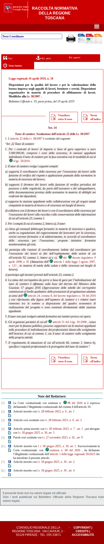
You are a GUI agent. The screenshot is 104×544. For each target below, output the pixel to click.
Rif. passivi (74, 57)
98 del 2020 (74, 403)
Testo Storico (15, 65)
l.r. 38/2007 (33, 96)
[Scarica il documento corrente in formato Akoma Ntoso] (98, 42)
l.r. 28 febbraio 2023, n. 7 (60, 428)
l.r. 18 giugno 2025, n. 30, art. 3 (36, 432)
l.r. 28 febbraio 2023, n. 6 (52, 411)
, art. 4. (71, 470)
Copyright (82, 527)
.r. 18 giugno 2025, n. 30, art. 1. (58, 446)
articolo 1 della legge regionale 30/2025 (72, 454)
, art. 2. (71, 461)
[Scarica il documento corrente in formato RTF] (81, 42)
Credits (82, 531)
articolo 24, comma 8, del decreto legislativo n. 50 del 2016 (62, 295)
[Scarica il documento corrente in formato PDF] (90, 42)
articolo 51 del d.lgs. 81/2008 (69, 322)
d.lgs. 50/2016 (21, 161)
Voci (9, 58)
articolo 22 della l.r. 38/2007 (73, 134)
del (65, 257)
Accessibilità (83, 535)
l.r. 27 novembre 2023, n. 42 (58, 437)
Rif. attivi (46, 58)
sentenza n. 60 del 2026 (65, 450)
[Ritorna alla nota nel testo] (9, 403)
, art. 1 (70, 411)
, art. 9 (79, 437)
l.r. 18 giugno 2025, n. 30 (52, 461)
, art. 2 (78, 420)
